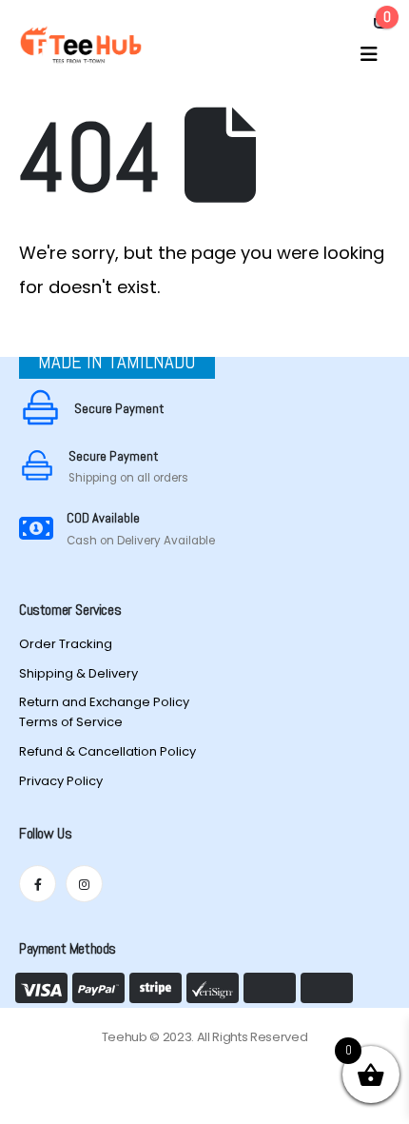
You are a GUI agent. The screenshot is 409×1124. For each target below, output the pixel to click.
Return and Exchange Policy (104, 702)
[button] (369, 54)
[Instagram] (84, 883)
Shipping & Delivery (78, 673)
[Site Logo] (81, 44)
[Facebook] (37, 883)
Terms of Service (71, 722)
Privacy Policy (61, 781)
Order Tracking (65, 644)
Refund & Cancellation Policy (107, 751)
